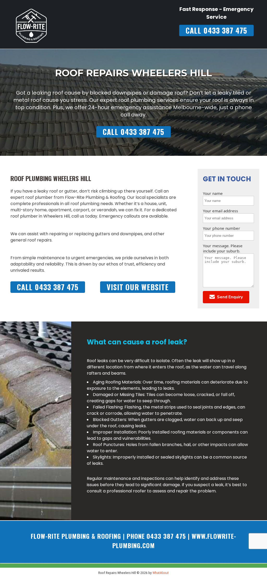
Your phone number (221, 228)
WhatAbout (161, 573)
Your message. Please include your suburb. (222, 248)
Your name (213, 193)
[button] (226, 297)
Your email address (220, 210)
